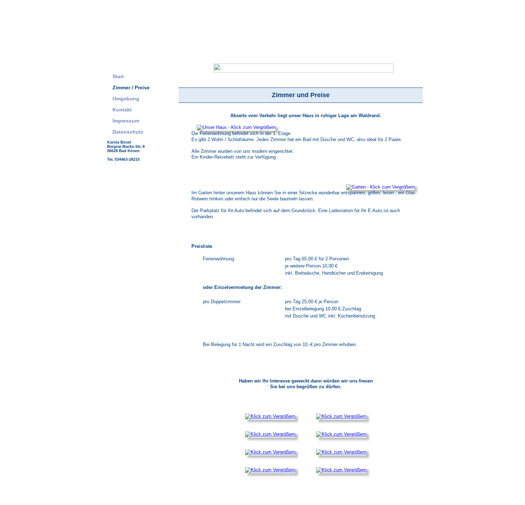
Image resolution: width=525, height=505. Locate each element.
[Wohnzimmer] (270, 469)
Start (118, 76)
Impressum (125, 121)
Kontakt (122, 109)
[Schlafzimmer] (270, 416)
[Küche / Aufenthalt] (270, 452)
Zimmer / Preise (131, 87)
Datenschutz (127, 132)
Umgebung (125, 98)
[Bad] (341, 452)
